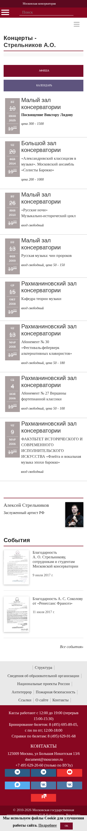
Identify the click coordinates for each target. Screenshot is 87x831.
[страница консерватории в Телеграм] (17, 773)
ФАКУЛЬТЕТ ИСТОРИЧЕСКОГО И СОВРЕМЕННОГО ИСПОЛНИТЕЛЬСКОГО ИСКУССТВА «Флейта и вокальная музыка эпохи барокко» (52, 450)
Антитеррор (22, 692)
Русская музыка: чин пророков (46, 255)
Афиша (44, 70)
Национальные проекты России (43, 684)
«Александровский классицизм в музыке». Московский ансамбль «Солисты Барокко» (48, 164)
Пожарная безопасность (55, 692)
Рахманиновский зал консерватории (49, 287)
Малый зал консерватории (41, 103)
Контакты (60, 700)
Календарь (44, 85)
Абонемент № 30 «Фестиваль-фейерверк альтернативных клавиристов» (46, 348)
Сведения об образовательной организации (43, 676)
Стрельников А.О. (30, 45)
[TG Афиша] (43, 773)
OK (66, 825)
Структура (43, 667)
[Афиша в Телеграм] (43, 798)
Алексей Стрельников (26, 505)
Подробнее (47, 825)
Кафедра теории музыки (41, 299)
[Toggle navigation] (76, 24)
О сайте (42, 700)
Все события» (71, 647)
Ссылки (24, 700)
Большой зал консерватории (41, 146)
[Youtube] (69, 773)
